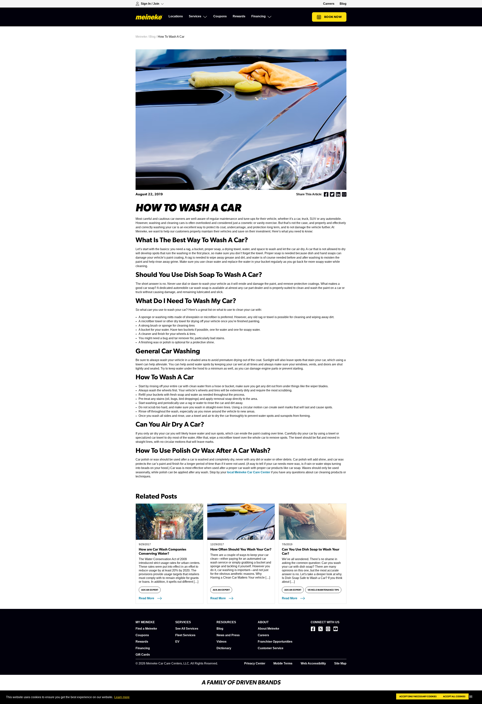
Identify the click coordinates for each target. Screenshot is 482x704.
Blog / (153, 36)
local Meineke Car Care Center (248, 472)
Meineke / (142, 36)
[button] (471, 696)
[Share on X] (332, 194)
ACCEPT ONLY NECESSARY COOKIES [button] (418, 696)
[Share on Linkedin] (338, 194)
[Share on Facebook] (326, 194)
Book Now (333, 16)
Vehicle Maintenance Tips (323, 590)
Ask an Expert (149, 590)
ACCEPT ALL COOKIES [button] (454, 696)
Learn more (122, 697)
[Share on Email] (344, 194)
